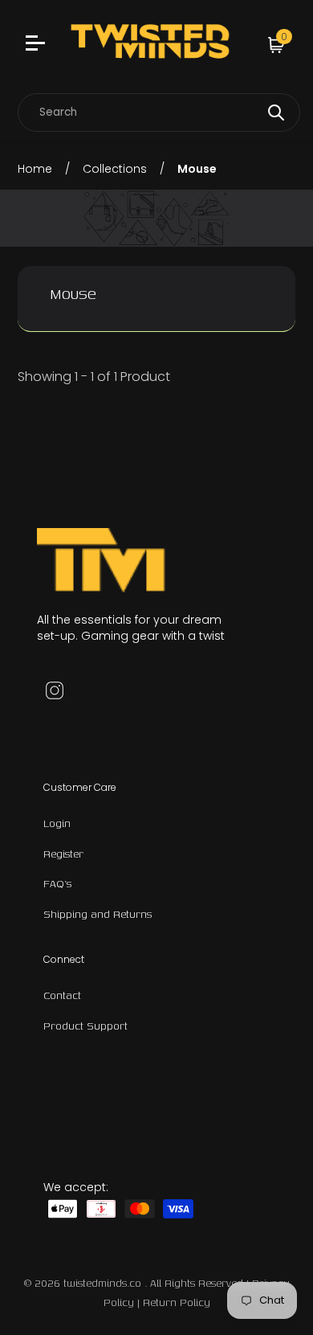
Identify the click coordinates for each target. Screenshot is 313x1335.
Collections (115, 169)
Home (35, 169)
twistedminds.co (103, 1283)
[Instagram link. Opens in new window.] (54, 690)
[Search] (276, 112)
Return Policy (176, 1302)
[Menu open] (37, 45)
